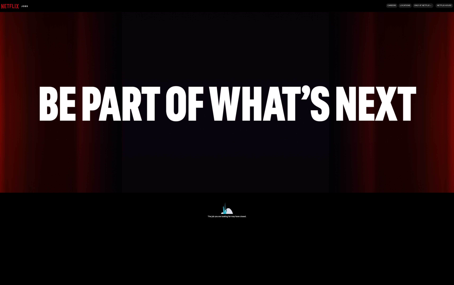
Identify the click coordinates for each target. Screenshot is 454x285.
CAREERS (392, 5)
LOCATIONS (405, 5)
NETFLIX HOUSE (444, 5)
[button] (423, 5)
